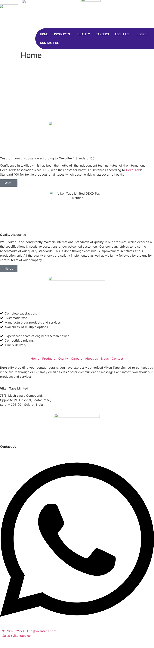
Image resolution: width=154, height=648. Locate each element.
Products (62, 34)
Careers (102, 34)
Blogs (141, 34)
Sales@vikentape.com (17, 635)
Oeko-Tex (133, 170)
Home (44, 34)
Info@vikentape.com (41, 631)
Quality (83, 34)
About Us (121, 34)
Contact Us (49, 43)
